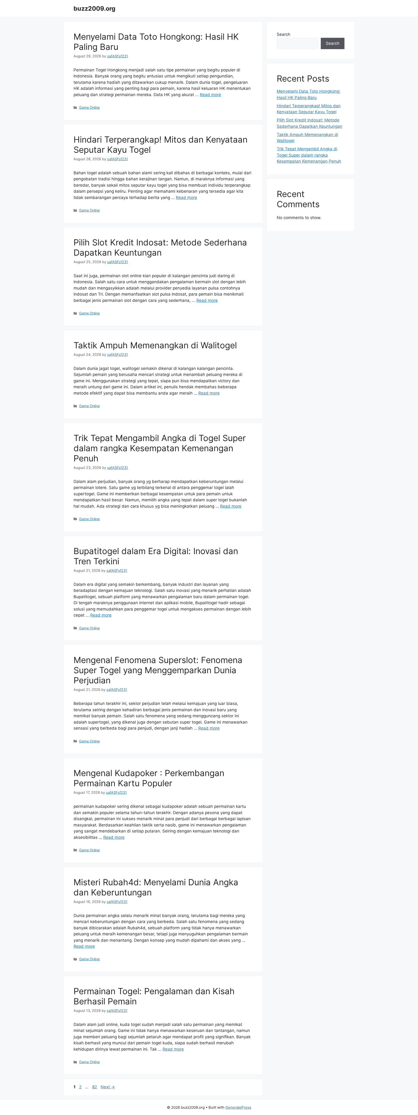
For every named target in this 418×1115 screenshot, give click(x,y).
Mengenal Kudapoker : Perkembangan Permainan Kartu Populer (149, 778)
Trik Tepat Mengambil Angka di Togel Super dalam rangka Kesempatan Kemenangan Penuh (160, 448)
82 (95, 1086)
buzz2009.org (94, 8)
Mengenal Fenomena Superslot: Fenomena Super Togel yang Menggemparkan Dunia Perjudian (158, 670)
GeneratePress (238, 1107)
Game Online (89, 107)
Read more (210, 94)
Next (108, 1086)
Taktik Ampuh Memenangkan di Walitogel (155, 345)
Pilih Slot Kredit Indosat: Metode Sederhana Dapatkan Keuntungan (160, 247)
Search (283, 34)
